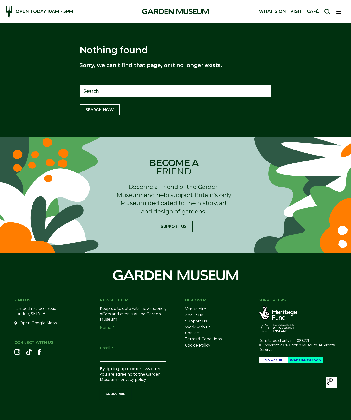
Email (106, 348)
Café (313, 11)
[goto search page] (327, 11)
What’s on (272, 11)
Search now (99, 110)
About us (194, 315)
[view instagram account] (17, 352)
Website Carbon (305, 360)
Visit (296, 11)
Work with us (197, 327)
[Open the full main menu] (340, 11)
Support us (174, 226)
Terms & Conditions (203, 339)
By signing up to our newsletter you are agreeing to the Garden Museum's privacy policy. (130, 374)
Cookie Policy (197, 345)
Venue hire (195, 309)
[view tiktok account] (29, 352)
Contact (192, 333)
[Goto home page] (175, 11)
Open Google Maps (38, 323)
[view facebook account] (39, 352)
